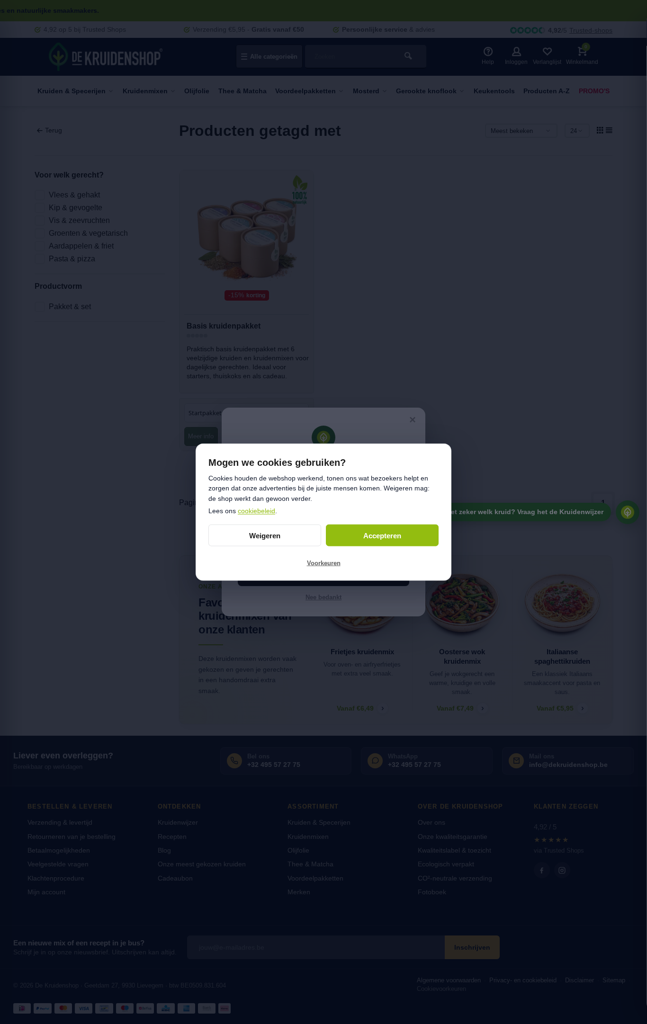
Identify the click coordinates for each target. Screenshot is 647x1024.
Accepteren (382, 535)
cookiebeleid (256, 510)
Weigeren (264, 535)
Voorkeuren (324, 562)
